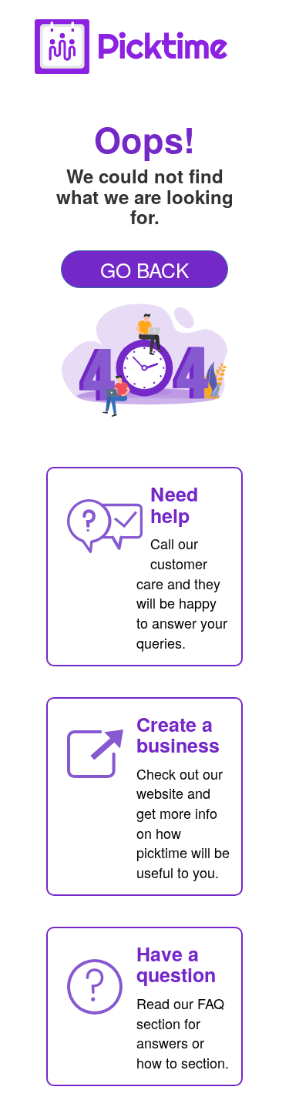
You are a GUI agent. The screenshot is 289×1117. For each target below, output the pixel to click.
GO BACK (144, 269)
